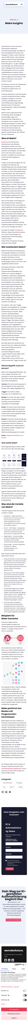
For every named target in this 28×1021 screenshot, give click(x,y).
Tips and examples (7, 783)
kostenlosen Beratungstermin (11, 768)
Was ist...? (12, 787)
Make (3, 142)
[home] (12, 4)
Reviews (21, 787)
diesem (13, 273)
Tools (4, 787)
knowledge (19, 783)
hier (24, 533)
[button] (21, 4)
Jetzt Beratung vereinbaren (13, 920)
